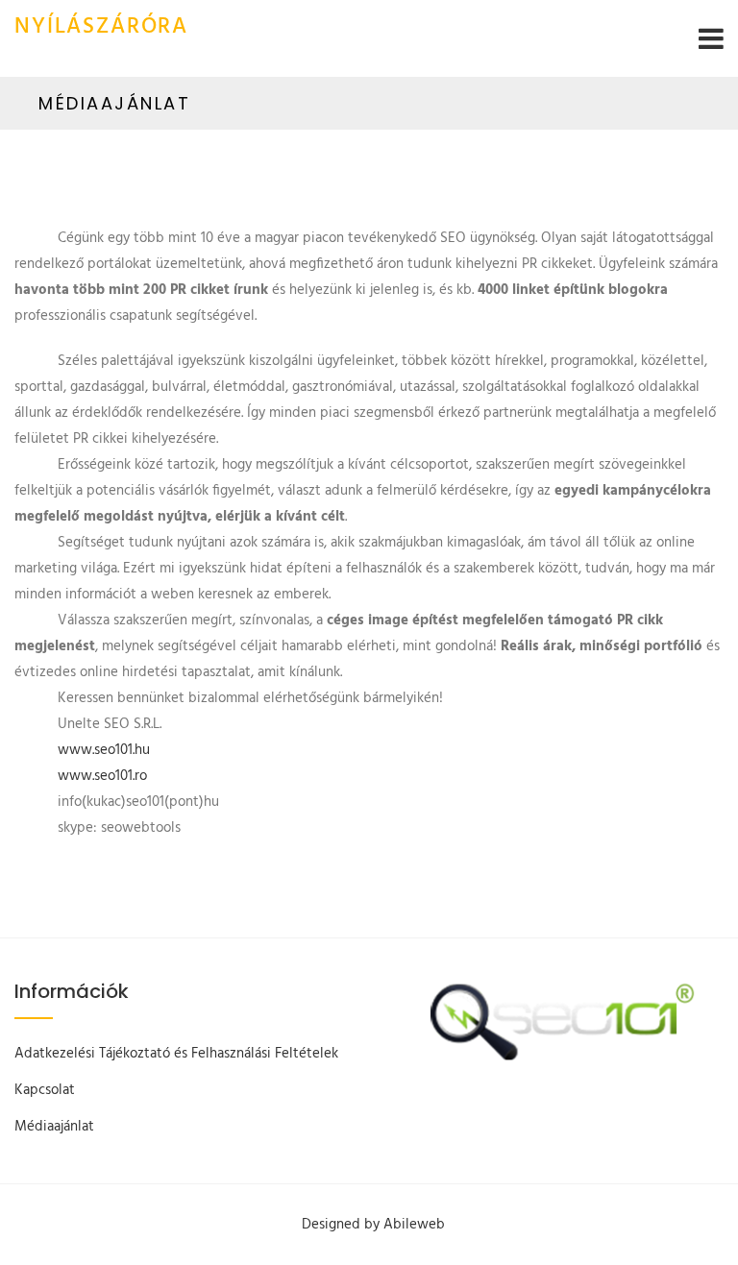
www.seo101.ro (102, 776)
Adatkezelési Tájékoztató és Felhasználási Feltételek (176, 1053)
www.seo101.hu (104, 750)
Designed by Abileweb (373, 1224)
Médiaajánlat (54, 1126)
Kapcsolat (44, 1090)
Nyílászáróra (101, 27)
